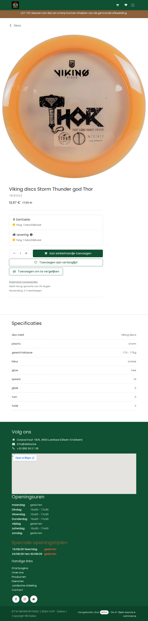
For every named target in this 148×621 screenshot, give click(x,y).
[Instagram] (25, 599)
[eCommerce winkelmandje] (117, 5)
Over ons (18, 572)
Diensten (18, 581)
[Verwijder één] (13, 253)
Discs (17, 25)
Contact (17, 589)
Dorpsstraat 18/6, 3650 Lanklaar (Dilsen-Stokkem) (49, 439)
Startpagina (20, 568)
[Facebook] (15, 599)
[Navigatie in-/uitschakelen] (132, 5)
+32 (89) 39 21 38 (27, 448)
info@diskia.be (26, 444)
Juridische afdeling (24, 585)
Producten (19, 576)
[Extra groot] (33, 599)
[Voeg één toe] (27, 253)
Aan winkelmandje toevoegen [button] (70, 253)
